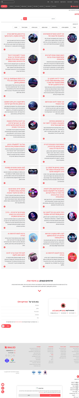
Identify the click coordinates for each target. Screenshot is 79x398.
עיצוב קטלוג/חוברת (50, 349)
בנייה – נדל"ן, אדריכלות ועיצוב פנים (35, 348)
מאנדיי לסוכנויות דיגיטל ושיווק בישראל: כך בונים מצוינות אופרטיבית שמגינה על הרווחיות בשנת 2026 (15, 58)
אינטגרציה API (76, 349)
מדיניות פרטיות (51, 362)
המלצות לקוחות (63, 2)
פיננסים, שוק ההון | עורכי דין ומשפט (35, 361)
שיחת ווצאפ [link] (2, 388)
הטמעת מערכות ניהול (75, 351)
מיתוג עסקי (73, 10)
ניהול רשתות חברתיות (62, 348)
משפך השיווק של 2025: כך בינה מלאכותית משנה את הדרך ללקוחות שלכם (55, 169)
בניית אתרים (54, 27)
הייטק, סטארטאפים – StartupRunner (34, 351)
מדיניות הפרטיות (18, 322)
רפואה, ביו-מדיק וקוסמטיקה (36, 356)
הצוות (52, 358)
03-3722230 (10, 352)
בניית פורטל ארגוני (76, 348)
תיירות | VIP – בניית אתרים (36, 362)
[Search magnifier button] (2, 2)
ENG (48, 2)
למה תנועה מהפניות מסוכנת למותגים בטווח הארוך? (15, 168)
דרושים (52, 359)
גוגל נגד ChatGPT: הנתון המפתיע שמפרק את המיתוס (15, 145)
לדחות (29, 395)
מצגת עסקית (44, 27)
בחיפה (63, 310)
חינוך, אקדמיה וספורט (37, 365)
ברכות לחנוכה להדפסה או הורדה (55, 254)
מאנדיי (74, 27)
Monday (77, 353)
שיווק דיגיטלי (24, 27)
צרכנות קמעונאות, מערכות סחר (35, 349)
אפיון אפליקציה (76, 361)
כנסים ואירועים (38, 359)
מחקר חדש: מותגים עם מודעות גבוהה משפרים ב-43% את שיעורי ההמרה (16, 190)
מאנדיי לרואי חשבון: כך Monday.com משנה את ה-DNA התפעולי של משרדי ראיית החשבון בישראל (54, 81)
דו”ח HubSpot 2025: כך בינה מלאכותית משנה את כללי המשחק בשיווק (14, 80)
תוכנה (15, 27)
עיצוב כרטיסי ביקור (50, 351)
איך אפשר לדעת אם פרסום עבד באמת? (54, 102)
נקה (21, 19)
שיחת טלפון (2, 391)
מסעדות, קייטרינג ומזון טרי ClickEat (34, 364)
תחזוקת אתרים (65, 27)
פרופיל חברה (76, 2)
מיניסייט (77, 357)
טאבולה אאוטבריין (63, 351)
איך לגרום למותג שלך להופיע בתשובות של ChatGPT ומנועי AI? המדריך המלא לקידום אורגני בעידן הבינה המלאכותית (53, 192)
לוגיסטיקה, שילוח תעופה (36, 354)
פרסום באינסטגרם (63, 349)
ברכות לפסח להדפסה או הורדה (16, 234)
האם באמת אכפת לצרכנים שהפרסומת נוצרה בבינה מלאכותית (54, 57)
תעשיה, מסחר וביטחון (37, 353)
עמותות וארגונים (37, 357)
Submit (25, 18)
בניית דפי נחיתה (76, 359)
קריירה (52, 2)
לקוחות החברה (69, 2)
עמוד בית (77, 10)
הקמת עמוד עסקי (63, 356)
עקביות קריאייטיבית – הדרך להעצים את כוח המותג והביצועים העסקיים (15, 214)
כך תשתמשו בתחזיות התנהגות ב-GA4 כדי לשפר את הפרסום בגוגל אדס (53, 123)
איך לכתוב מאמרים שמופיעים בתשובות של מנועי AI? (53, 35)
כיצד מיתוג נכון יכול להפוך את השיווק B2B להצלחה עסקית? (53, 213)
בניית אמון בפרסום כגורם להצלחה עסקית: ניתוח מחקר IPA (14, 36)
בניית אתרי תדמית (76, 354)
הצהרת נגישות (51, 361)
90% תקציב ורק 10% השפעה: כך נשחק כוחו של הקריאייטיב (14, 102)
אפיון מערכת (77, 362)
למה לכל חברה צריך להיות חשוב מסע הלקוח (15, 254)
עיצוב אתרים (34, 27)
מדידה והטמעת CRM (62, 357)
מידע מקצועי (56, 2)
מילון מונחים (51, 356)
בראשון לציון (56, 310)
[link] (14, 355)
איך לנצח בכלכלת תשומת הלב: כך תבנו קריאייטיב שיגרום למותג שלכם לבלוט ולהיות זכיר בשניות (15, 124)
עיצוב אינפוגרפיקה (50, 348)
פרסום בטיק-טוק (63, 353)
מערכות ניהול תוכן (76, 356)
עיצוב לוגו (51, 353)
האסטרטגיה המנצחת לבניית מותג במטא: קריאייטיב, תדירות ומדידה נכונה (54, 146)
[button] (78, 376)
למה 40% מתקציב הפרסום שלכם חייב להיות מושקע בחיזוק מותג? (54, 235)
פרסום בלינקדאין (63, 354)
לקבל (50, 395)
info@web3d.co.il (9, 350)
